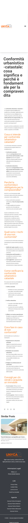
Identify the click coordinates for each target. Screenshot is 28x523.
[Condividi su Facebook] (5, 409)
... (9, 440)
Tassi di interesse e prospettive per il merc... (13, 437)
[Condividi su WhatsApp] (11, 409)
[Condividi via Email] (14, 409)
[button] (25, 26)
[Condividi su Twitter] (8, 409)
